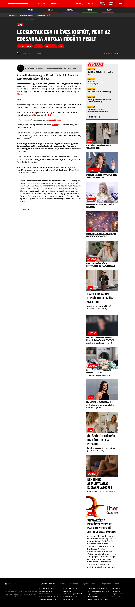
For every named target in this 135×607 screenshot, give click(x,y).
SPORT (89, 10)
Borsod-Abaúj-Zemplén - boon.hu (49, 596)
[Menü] (120, 3)
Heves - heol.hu (68, 599)
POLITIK (30, 10)
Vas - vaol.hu (116, 591)
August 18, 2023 (54, 120)
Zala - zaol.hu (116, 596)
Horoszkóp (13, 15)
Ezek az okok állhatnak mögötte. (101, 491)
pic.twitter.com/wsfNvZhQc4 (40, 115)
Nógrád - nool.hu (93, 594)
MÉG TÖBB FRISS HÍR (94, 117)
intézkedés (50, 46)
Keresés (90, 3)
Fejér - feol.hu (67, 591)
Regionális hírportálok (47, 584)
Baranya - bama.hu (45, 591)
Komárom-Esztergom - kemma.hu (98, 591)
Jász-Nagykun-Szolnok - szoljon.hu (98, 588)
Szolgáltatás (106, 584)
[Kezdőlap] (18, 3)
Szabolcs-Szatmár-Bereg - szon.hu (98, 599)
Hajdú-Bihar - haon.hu (70, 596)
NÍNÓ (32, 20)
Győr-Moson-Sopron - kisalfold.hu (73, 594)
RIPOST (19, 20)
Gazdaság (74, 584)
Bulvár (94, 584)
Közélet (63, 584)
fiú (61, 46)
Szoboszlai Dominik (27, 15)
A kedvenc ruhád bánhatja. (98, 376)
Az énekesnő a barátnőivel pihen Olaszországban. (100, 406)
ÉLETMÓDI (70, 10)
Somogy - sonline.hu (94, 596)
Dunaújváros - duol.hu (70, 588)
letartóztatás (25, 46)
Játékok (78, 3)
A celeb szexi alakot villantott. (99, 343)
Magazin (85, 584)
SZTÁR (50, 10)
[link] (90, 141)
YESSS (109, 10)
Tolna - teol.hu (116, 588)
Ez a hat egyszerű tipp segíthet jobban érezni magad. (101, 449)
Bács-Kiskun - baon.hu (46, 588)
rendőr (39, 46)
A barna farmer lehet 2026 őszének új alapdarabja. (99, 307)
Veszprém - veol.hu (117, 594)
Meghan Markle (42, 15)
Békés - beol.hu (44, 594)
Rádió (117, 584)
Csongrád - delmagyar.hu (47, 599)
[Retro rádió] (102, 3)
